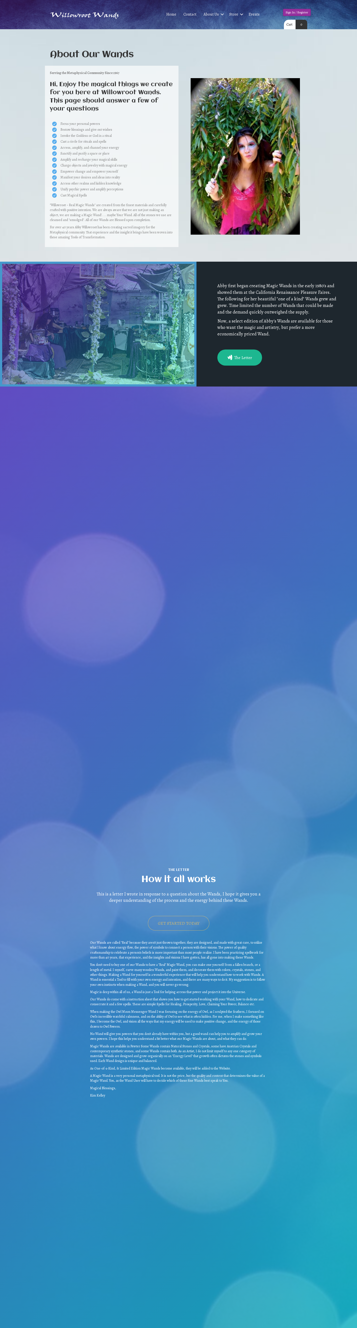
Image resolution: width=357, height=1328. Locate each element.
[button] (222, 14)
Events (254, 14)
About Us (211, 14)
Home (171, 14)
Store (233, 14)
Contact (189, 14)
